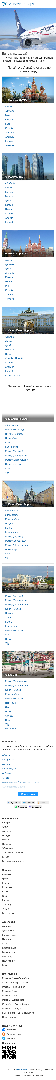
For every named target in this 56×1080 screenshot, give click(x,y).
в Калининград (10, 447)
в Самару (8, 716)
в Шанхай (8, 222)
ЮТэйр (5, 857)
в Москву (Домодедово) (15, 455)
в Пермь (7, 639)
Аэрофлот (7, 831)
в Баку (6, 115)
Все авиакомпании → (13, 861)
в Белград (8, 192)
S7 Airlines (7, 848)
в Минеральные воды (14, 430)
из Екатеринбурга (15, 418)
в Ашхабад (8, 111)
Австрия (6, 764)
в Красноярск (10, 626)
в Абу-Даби (9, 183)
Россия (5, 840)
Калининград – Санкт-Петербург (18, 1013)
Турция (5, 909)
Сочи (4, 943)
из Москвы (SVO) (15, 176)
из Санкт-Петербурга (17, 330)
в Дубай (7, 200)
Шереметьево (9, 935)
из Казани (10, 674)
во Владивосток (11, 425)
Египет (5, 883)
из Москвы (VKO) (15, 253)
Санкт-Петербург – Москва (15, 982)
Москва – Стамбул (11, 1008)
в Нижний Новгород (13, 434)
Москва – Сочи (9, 991)
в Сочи (6, 468)
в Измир (7, 281)
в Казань (7, 442)
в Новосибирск (10, 438)
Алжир (5, 778)
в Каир (6, 124)
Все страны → (9, 913)
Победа (6, 835)
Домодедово (8, 931)
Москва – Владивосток (13, 1000)
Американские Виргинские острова (20, 782)
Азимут (5, 827)
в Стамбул (8, 128)
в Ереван (8, 205)
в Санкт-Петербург (12, 464)
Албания (6, 773)
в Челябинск (9, 729)
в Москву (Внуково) (13, 451)
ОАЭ (4, 896)
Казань (5, 965)
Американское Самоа (13, 787)
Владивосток (8, 952)
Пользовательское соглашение (28, 1075)
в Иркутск (8, 523)
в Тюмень (8, 617)
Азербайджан (9, 768)
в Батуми (8, 119)
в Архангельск (10, 511)
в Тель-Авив (9, 132)
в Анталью (8, 107)
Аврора (6, 822)
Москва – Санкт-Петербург (15, 978)
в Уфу (6, 473)
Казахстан (7, 887)
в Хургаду (8, 218)
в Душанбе (8, 273)
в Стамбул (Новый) (13, 358)
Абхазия (6, 755)
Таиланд (6, 904)
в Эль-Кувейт (10, 145)
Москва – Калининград (13, 987)
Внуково (6, 926)
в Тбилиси (8, 299)
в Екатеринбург (11, 519)
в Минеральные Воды (14, 630)
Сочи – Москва (9, 1017)
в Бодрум (8, 196)
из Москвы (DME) (15, 100)
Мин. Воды (7, 956)
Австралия (8, 759)
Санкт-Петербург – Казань (15, 1004)
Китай (5, 892)
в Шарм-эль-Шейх (12, 375)
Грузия (5, 879)
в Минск (7, 286)
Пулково (6, 939)
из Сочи (9, 589)
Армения (6, 874)
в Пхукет (7, 209)
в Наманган (9, 350)
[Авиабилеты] (4, 4)
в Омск (6, 635)
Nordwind (7, 844)
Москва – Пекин (10, 995)
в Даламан (8, 264)
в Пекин (7, 354)
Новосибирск (8, 961)
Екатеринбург (9, 948)
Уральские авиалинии (13, 852)
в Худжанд (8, 137)
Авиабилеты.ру (21, 4)
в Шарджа (8, 141)
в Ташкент (8, 294)
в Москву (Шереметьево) (15, 460)
